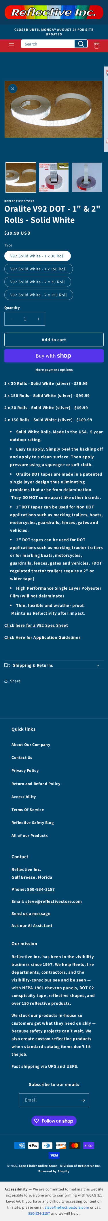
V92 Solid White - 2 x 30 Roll (37, 281)
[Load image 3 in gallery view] (87, 177)
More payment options (54, 369)
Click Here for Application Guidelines (42, 637)
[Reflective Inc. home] (54, 12)
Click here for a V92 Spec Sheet (36, 625)
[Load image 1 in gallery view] (21, 177)
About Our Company (31, 744)
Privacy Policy (25, 770)
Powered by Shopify (54, 1171)
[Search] (81, 44)
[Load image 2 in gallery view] (54, 177)
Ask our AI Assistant (32, 925)
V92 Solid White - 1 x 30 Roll (37, 256)
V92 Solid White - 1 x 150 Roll (38, 268)
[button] (11, 45)
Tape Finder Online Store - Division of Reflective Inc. (60, 1166)
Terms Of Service (28, 809)
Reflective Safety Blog (33, 822)
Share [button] (15, 680)
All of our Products (30, 835)
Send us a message (31, 913)
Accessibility (24, 796)
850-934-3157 (41, 889)
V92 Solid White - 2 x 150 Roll (38, 294)
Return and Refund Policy (36, 783)
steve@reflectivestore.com (53, 901)
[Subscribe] (82, 1100)
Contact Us (22, 757)
